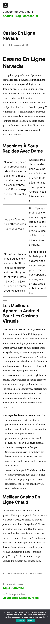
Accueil (8, 16)
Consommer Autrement (18, 11)
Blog (18, 16)
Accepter (20, 620)
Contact (28, 16)
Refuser (31, 620)
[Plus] (37, 16)
